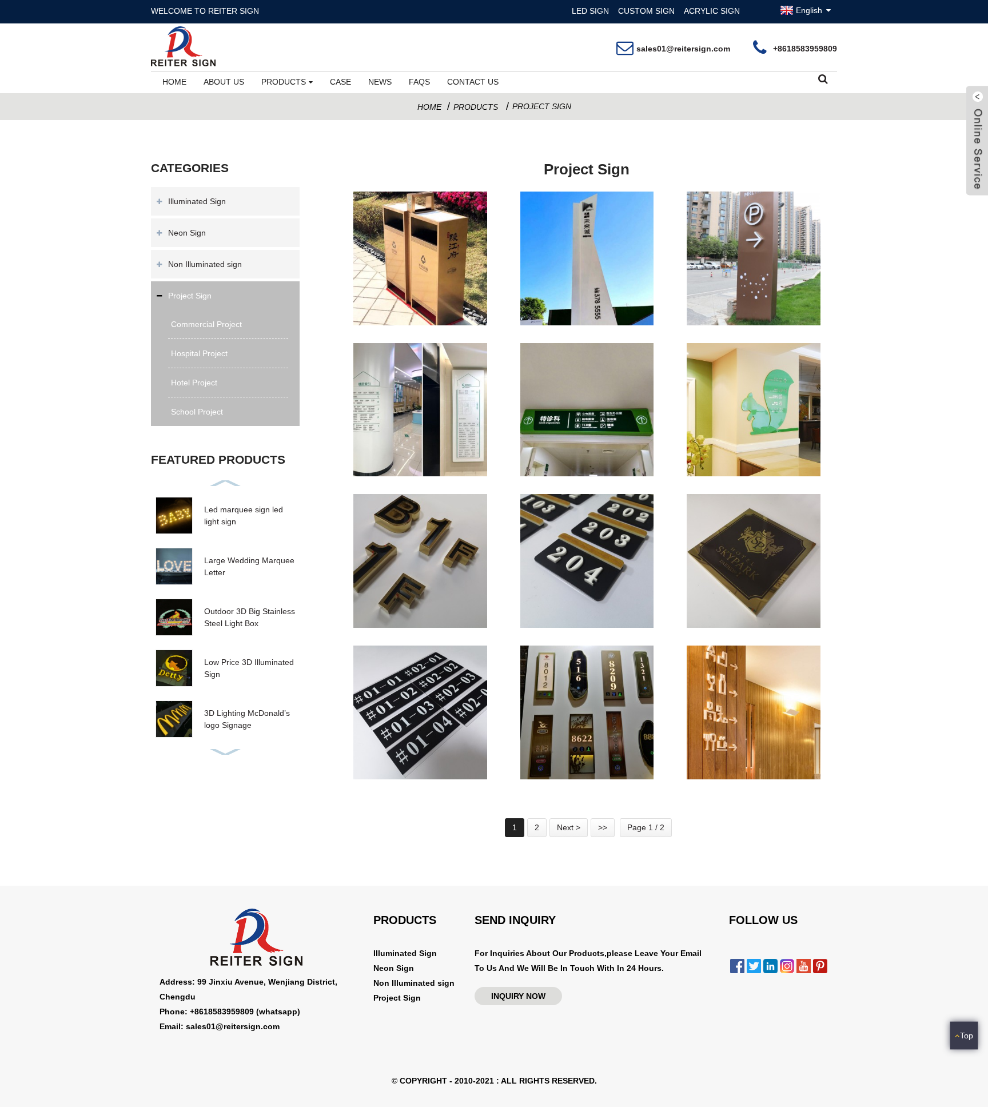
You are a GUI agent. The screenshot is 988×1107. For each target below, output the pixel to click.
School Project (197, 411)
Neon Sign (187, 232)
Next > (568, 827)
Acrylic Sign (712, 10)
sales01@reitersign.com (683, 48)
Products (283, 81)
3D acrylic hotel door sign (587, 620)
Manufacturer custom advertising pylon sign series (420, 301)
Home (174, 81)
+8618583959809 (805, 48)
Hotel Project (194, 382)
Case (340, 81)
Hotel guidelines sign (743, 772)
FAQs (419, 81)
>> (602, 827)
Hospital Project (199, 353)
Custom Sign (646, 10)
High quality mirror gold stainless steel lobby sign (753, 604)
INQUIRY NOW (518, 996)
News (380, 81)
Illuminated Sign (197, 201)
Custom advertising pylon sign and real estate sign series (586, 301)
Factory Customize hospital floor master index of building (587, 452)
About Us (224, 81)
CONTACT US (473, 81)
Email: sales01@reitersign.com (220, 1026)
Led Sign (590, 10)
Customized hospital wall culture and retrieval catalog (420, 452)
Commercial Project (206, 324)
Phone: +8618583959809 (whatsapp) (230, 1011)
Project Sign (541, 106)
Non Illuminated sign (205, 264)
